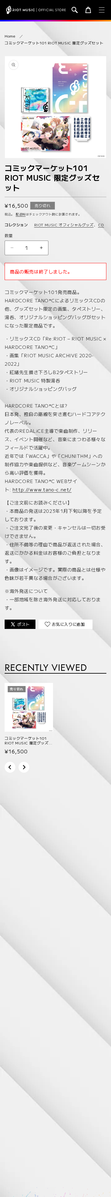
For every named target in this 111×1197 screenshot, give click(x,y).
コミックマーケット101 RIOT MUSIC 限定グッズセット (54, 42)
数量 (9, 235)
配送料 (21, 214)
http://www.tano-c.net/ (42, 489)
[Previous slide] (10, 767)
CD (101, 224)
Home (10, 35)
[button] (74, 10)
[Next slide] (23, 767)
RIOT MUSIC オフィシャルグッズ (64, 224)
